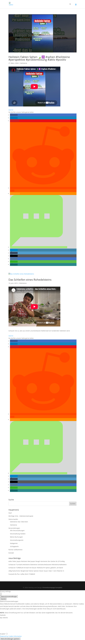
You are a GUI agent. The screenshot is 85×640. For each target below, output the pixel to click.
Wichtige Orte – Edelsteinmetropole (20, 516)
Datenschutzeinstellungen (9, 596)
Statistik (3, 599)
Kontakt (11, 553)
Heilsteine (23, 63)
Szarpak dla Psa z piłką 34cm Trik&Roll (21, 574)
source (10, 110)
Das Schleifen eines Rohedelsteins (29, 279)
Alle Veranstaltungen (17, 530)
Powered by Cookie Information (11, 636)
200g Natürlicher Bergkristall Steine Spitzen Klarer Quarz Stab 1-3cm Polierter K (36, 571)
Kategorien (14, 543)
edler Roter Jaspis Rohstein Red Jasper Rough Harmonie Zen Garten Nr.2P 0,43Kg (36, 561)
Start (10, 513)
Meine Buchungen (16, 537)
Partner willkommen (15, 550)
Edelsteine (23, 283)
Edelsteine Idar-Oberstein (19, 522)
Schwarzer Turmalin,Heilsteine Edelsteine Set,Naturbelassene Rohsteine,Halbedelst (37, 565)
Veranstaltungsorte (16, 540)
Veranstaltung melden (18, 534)
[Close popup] (1, 594)
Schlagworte (14, 546)
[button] (14, 115)
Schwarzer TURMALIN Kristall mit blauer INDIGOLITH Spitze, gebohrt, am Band (35, 568)
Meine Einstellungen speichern (10, 639)
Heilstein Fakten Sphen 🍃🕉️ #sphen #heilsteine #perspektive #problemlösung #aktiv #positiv (39, 58)
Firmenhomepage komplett (52, 587)
